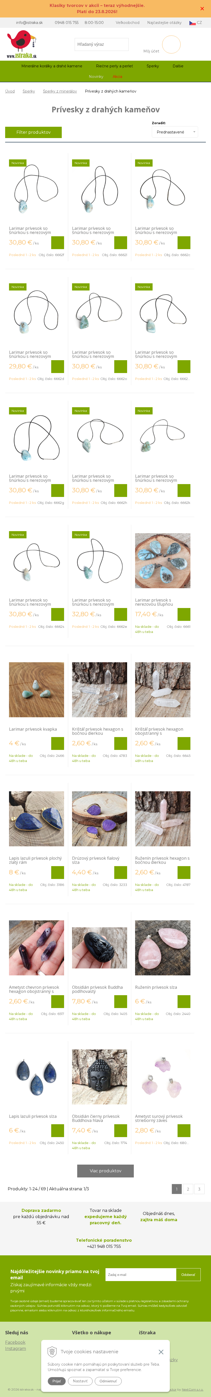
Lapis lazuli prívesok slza (33, 1116)
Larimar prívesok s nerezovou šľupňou (154, 602)
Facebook (15, 1342)
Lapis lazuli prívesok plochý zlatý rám (35, 860)
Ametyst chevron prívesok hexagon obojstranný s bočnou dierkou (34, 991)
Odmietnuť (108, 1381)
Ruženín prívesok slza (156, 987)
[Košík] (171, 44)
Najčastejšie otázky (164, 22)
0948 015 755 (66, 22)
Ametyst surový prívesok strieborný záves (159, 1118)
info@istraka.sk (29, 22)
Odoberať (188, 1275)
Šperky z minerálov (60, 91)
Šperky (29, 91)
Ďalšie (178, 66)
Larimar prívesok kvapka (33, 729)
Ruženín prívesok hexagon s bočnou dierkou (162, 860)
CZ (199, 22)
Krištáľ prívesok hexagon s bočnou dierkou (97, 731)
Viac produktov (105, 1170)
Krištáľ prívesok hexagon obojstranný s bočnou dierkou (159, 733)
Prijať (56, 1381)
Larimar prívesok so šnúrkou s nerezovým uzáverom (30, 232)
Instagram (15, 1348)
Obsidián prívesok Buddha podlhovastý (97, 989)
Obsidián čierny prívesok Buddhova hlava (96, 1118)
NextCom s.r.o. (193, 1389)
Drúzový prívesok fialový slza (95, 860)
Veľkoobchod (127, 22)
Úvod (10, 91)
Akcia (117, 76)
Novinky (96, 76)
